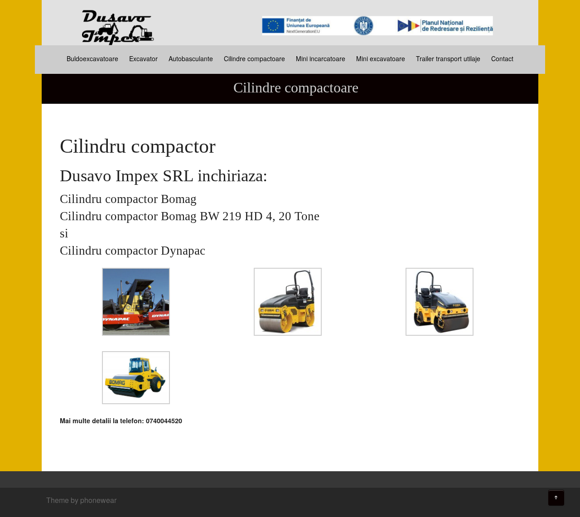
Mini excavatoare (380, 58)
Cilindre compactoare (254, 58)
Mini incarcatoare (320, 58)
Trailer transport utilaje (448, 58)
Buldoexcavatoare (92, 58)
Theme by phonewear (81, 500)
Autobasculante (191, 58)
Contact (502, 58)
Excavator (143, 58)
